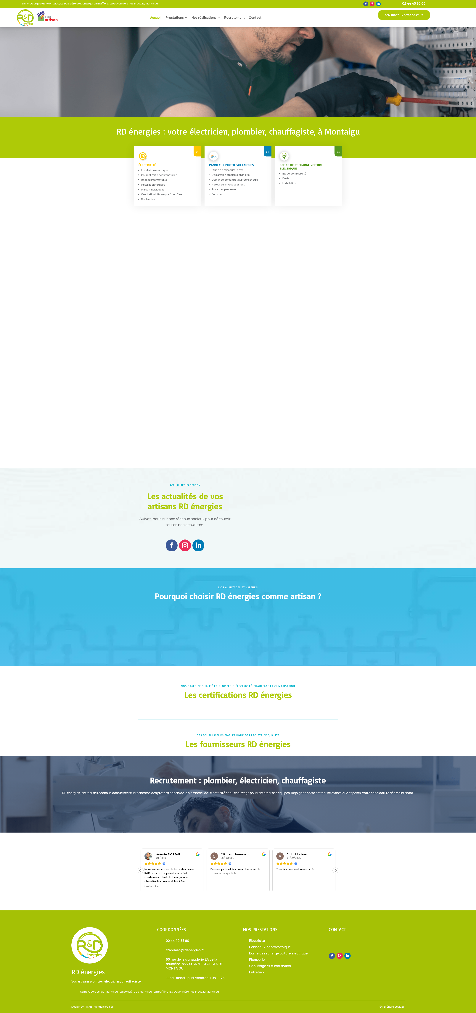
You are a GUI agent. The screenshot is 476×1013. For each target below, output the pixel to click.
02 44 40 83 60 (413, 3)
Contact (255, 17)
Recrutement (234, 17)
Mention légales (104, 1006)
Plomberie (257, 959)
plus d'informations (238, 805)
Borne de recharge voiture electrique (278, 953)
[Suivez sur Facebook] (365, 3)
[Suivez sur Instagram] (372, 3)
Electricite (257, 940)
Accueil (156, 17)
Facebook (293, 484)
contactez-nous (348, 943)
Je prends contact (268, 417)
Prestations (175, 17)
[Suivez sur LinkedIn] (378, 3)
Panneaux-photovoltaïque (270, 947)
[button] (335, 870)
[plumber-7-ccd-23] (152, 448)
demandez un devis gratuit (404, 15)
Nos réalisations (204, 17)
